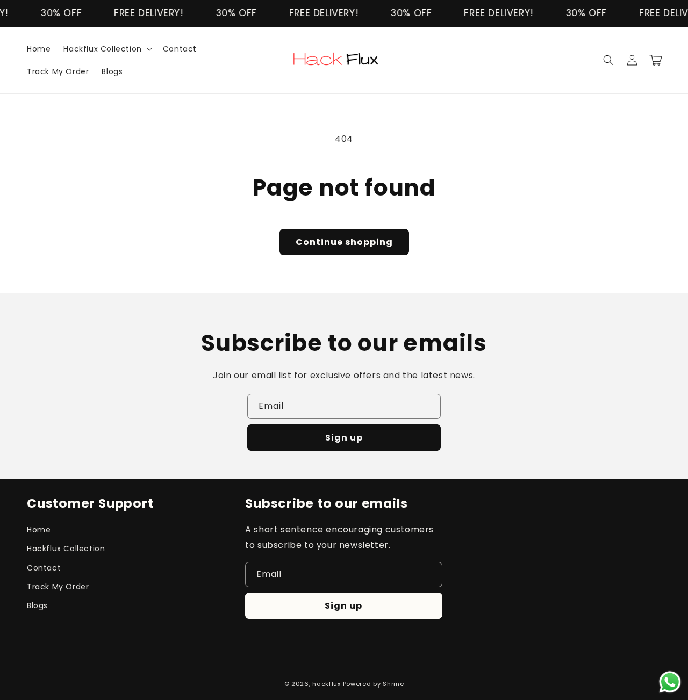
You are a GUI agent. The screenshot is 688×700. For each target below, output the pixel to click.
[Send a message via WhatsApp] (670, 682)
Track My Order (58, 586)
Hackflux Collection (66, 548)
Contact (44, 567)
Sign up (344, 437)
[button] (106, 49)
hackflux (326, 684)
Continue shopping (344, 242)
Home (39, 529)
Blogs (37, 605)
